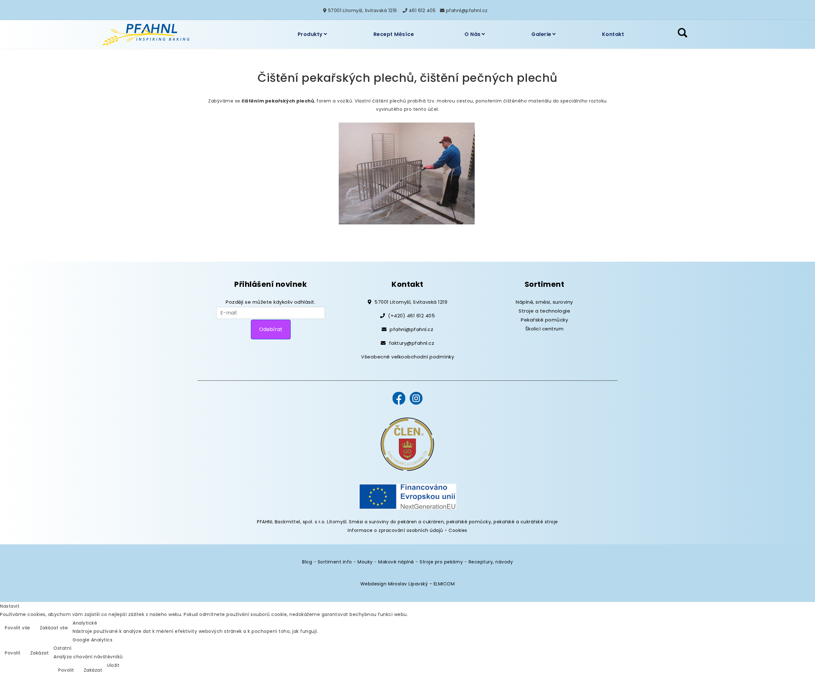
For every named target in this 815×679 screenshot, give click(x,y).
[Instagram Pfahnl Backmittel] (416, 397)
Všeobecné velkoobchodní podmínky (407, 356)
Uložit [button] (113, 665)
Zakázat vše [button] (54, 628)
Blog (307, 562)
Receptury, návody (491, 562)
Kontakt (613, 34)
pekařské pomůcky (468, 522)
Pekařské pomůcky (544, 319)
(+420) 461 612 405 (411, 315)
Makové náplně (396, 562)
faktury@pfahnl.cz (412, 343)
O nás (472, 34)
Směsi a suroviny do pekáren (383, 522)
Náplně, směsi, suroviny (544, 302)
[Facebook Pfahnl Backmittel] (399, 397)
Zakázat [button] (39, 653)
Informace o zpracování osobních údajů (395, 530)
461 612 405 (422, 10)
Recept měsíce (393, 34)
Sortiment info (335, 562)
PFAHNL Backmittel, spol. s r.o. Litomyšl (301, 522)
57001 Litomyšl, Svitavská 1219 (362, 10)
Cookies (458, 530)
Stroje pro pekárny (441, 562)
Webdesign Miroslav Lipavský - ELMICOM (407, 584)
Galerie (541, 34)
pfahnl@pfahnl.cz (467, 10)
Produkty (310, 34)
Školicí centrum (544, 328)
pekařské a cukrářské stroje (525, 522)
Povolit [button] (13, 653)
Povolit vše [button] (17, 628)
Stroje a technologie (544, 311)
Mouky (365, 562)
